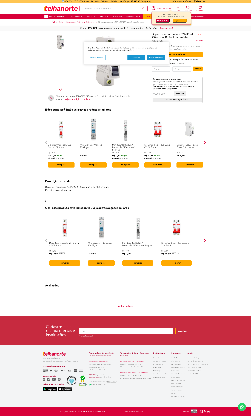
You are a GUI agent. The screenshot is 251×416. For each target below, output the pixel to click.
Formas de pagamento (195, 361)
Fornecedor (157, 367)
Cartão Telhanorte (177, 358)
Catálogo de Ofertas (177, 396)
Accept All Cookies (156, 57)
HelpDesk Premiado (178, 367)
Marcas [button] (89, 16)
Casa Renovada (176, 383)
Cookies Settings (96, 57)
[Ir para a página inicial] (61, 8)
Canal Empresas (176, 390)
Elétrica (60, 22)
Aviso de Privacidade (86, 336)
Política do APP (192, 374)
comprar (61, 165)
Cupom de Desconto (178, 380)
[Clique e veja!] (199, 41)
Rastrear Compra (177, 387)
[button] (56, 16)
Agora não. (180, 20)
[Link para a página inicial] (53, 22)
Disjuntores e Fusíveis (74, 22)
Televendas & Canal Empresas (134, 353)
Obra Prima (175, 371)
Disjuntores (90, 22)
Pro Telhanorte (158, 364)
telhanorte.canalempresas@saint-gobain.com (135, 378)
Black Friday (175, 377)
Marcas (173, 393)
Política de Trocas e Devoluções (197, 364)
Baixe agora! (166, 28)
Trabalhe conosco (159, 377)
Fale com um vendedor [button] (194, 16)
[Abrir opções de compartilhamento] (51, 97)
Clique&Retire (176, 364)
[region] (126, 53)
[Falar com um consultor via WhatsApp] (242, 407)
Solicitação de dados (194, 367)
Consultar (180, 94)
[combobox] (113, 8)
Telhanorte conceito (159, 361)
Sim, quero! (162, 20)
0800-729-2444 (94, 377)
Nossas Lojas (117, 16)
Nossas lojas (157, 371)
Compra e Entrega (193, 358)
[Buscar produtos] (143, 8)
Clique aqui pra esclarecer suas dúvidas (100, 355)
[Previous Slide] (46, 142)
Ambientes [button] (75, 16)
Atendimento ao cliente (161, 374)
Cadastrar (182, 331)
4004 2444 (93, 375)
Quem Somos (157, 358)
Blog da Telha (176, 361)
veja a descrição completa (77, 99)
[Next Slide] (204, 142)
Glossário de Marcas (178, 374)
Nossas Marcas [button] (132, 16)
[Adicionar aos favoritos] (199, 36)
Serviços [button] (102, 16)
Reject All (136, 57)
